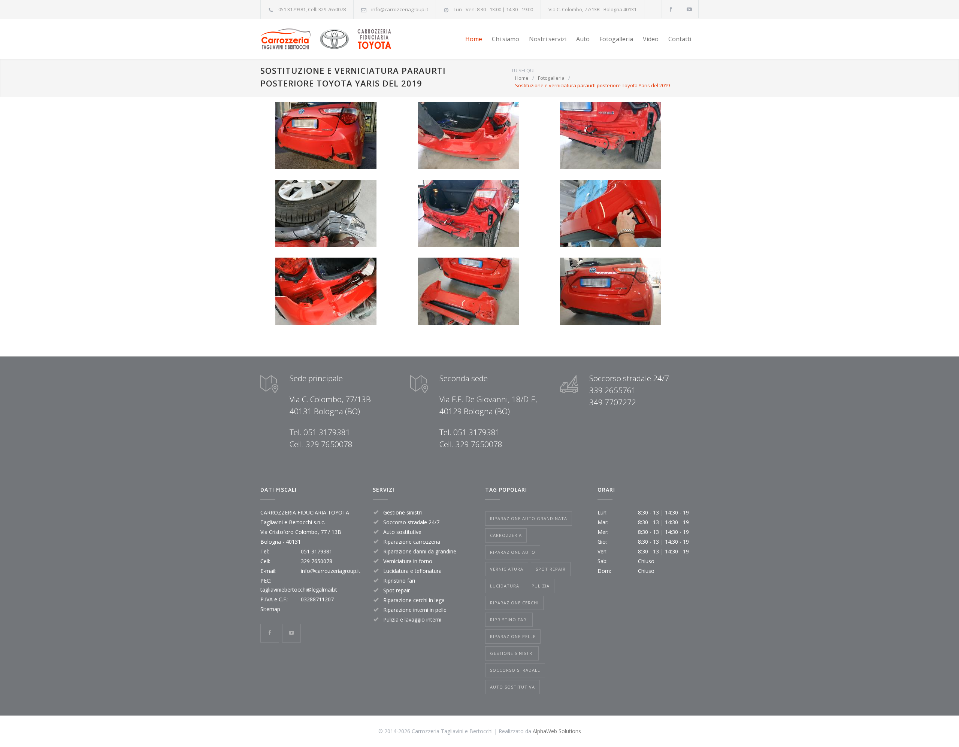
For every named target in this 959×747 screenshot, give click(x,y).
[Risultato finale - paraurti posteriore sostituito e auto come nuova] (610, 291)
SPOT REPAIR (551, 569)
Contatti (679, 39)
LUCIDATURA (504, 586)
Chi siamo (505, 39)
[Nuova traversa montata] (468, 213)
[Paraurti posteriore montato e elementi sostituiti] (468, 291)
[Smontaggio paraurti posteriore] (468, 135)
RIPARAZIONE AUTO (512, 552)
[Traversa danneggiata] (610, 135)
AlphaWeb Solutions (557, 731)
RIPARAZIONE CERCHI (514, 602)
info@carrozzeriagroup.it (399, 9)
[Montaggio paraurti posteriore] (325, 291)
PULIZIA (541, 586)
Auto (583, 39)
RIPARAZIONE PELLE (513, 636)
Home (473, 39)
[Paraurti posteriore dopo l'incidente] (325, 135)
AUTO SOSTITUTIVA (512, 687)
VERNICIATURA (506, 569)
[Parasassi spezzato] (325, 213)
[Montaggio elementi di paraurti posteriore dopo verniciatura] (610, 213)
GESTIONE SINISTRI (512, 653)
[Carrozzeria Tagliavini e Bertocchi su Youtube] (689, 9)
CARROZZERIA (506, 535)
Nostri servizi (547, 39)
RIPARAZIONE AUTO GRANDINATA (528, 518)
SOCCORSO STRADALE (515, 670)
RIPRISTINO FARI (509, 619)
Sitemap (270, 609)
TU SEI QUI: (523, 70)
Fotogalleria (616, 39)
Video (651, 39)
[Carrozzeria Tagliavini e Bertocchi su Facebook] (671, 9)
